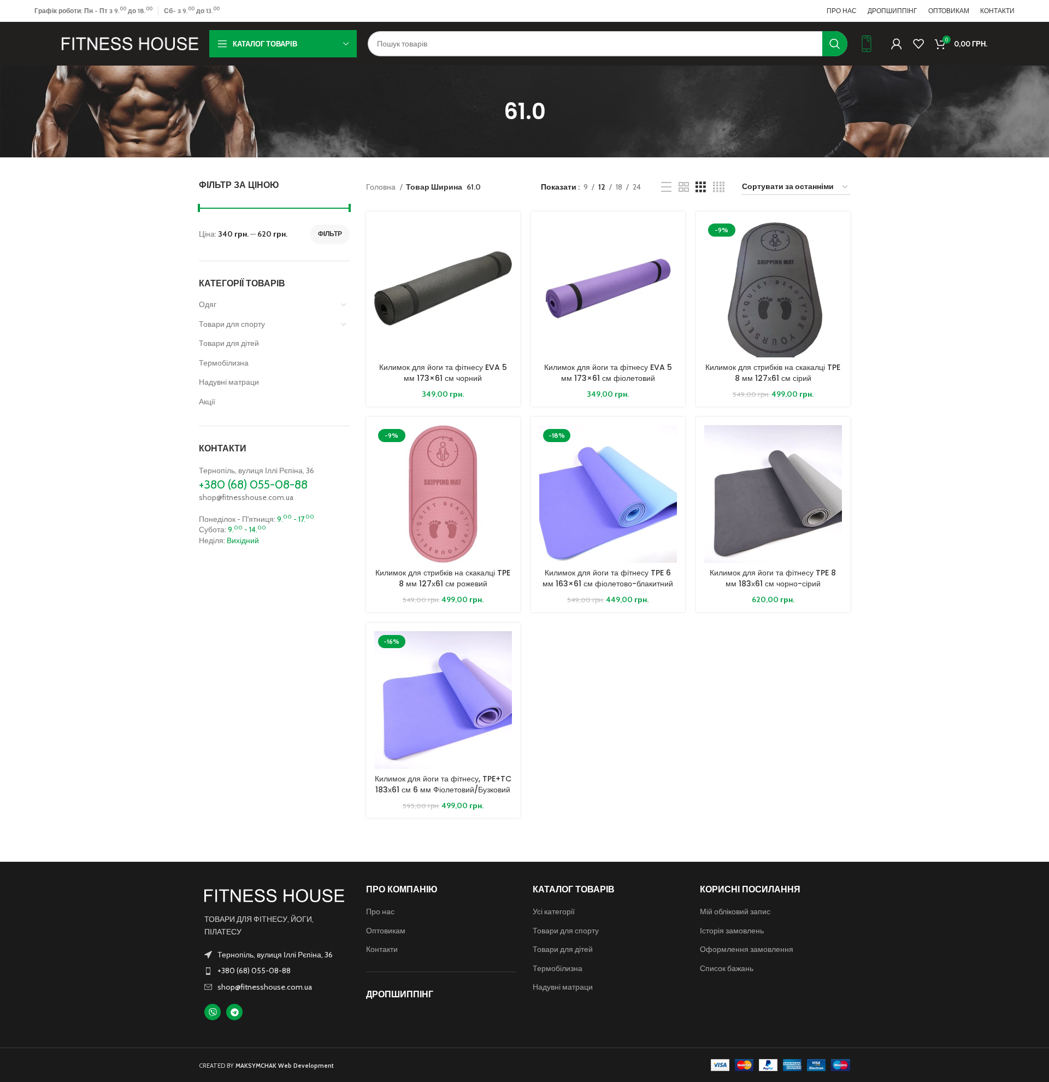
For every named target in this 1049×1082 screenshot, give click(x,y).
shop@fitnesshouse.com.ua (246, 497)
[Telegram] (234, 1012)
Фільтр (330, 234)
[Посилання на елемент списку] (274, 971)
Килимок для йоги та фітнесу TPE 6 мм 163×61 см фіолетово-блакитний (608, 578)
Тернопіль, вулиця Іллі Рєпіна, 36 (256, 470)
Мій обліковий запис (735, 911)
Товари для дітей (229, 343)
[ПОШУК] (834, 43)
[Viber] (212, 1012)
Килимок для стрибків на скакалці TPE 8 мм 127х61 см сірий (772, 373)
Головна (381, 187)
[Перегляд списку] (666, 187)
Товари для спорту (232, 324)
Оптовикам (385, 931)
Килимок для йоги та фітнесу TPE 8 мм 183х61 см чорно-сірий (773, 578)
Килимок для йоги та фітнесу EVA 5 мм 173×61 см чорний (443, 373)
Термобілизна (224, 363)
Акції (207, 402)
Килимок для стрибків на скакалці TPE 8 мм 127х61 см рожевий (442, 578)
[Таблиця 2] (684, 187)
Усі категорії (554, 911)
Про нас (380, 911)
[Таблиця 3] (701, 187)
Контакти (382, 949)
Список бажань (726, 968)
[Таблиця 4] (718, 187)
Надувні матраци (229, 382)
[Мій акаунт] (896, 44)
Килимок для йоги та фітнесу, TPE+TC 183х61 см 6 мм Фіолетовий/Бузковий (443, 784)
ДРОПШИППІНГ (399, 994)
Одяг (207, 304)
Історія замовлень (732, 931)
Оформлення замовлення (746, 949)
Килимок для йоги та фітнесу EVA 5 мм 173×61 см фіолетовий (608, 373)
